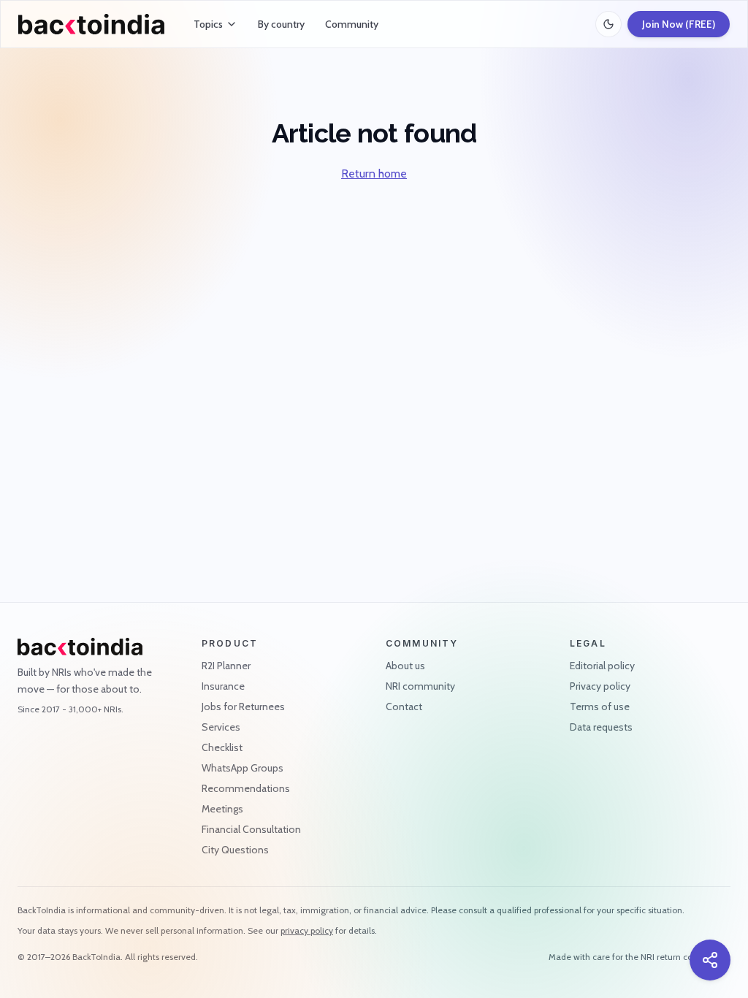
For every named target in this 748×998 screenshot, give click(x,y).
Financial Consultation (251, 829)
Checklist (222, 747)
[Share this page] (710, 960)
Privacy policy (600, 686)
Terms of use (600, 706)
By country (281, 24)
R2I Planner (226, 665)
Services (221, 727)
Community (351, 24)
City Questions (235, 849)
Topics (208, 24)
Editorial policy (602, 665)
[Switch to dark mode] (608, 24)
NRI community (420, 686)
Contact (404, 706)
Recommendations (246, 788)
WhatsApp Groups (242, 767)
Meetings (222, 808)
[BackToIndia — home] (91, 24)
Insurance (223, 686)
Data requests (601, 727)
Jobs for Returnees (243, 706)
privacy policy (306, 930)
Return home (374, 173)
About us (405, 665)
